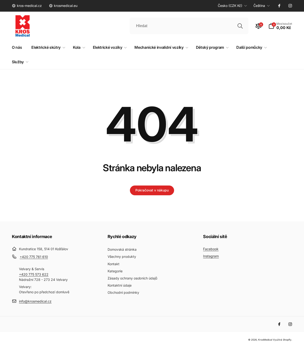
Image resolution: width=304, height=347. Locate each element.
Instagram (211, 256)
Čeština (259, 6)
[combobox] (189, 26)
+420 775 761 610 (34, 257)
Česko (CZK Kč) (230, 6)
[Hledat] (240, 26)
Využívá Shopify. (282, 339)
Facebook (210, 249)
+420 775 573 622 (33, 274)
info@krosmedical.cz (35, 301)
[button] (280, 25)
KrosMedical (265, 339)
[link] (27, 5)
